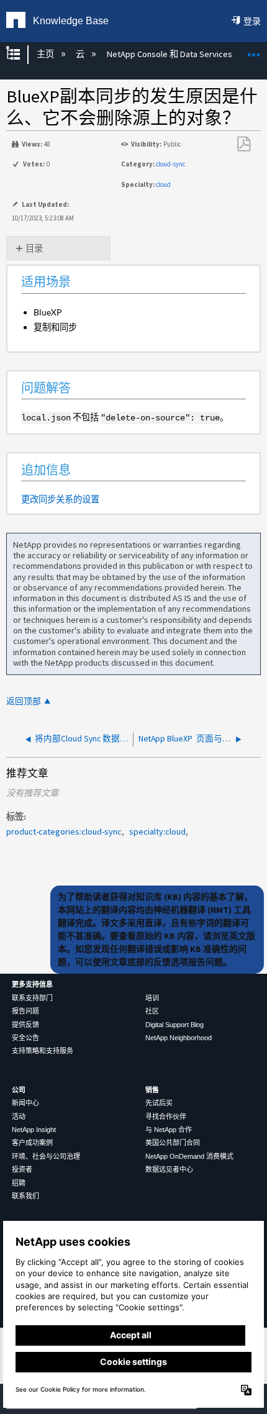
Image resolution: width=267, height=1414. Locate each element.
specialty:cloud (157, 831)
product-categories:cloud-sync (64, 831)
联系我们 (25, 1196)
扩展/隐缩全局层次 (21, 54)
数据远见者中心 (169, 1169)
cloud (163, 184)
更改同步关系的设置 (60, 499)
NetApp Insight (34, 1129)
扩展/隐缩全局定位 (254, 50)
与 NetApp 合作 (168, 1129)
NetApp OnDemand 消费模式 (189, 1156)
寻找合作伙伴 (165, 1116)
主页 (46, 54)
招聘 (18, 1183)
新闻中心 (25, 1103)
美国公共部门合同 (172, 1142)
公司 (18, 1090)
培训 (152, 998)
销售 (152, 1090)
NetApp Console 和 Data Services (170, 54)
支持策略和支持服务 (42, 1050)
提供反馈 (25, 1024)
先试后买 (159, 1103)
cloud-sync (170, 164)
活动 (18, 1116)
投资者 (22, 1169)
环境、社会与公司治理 (46, 1156)
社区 (152, 1011)
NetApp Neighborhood (178, 1037)
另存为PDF (243, 144)
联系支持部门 (32, 998)
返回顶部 (23, 701)
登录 (252, 21)
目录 (34, 248)
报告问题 (25, 1011)
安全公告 (25, 1037)
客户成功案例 (32, 1142)
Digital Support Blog (174, 1024)
